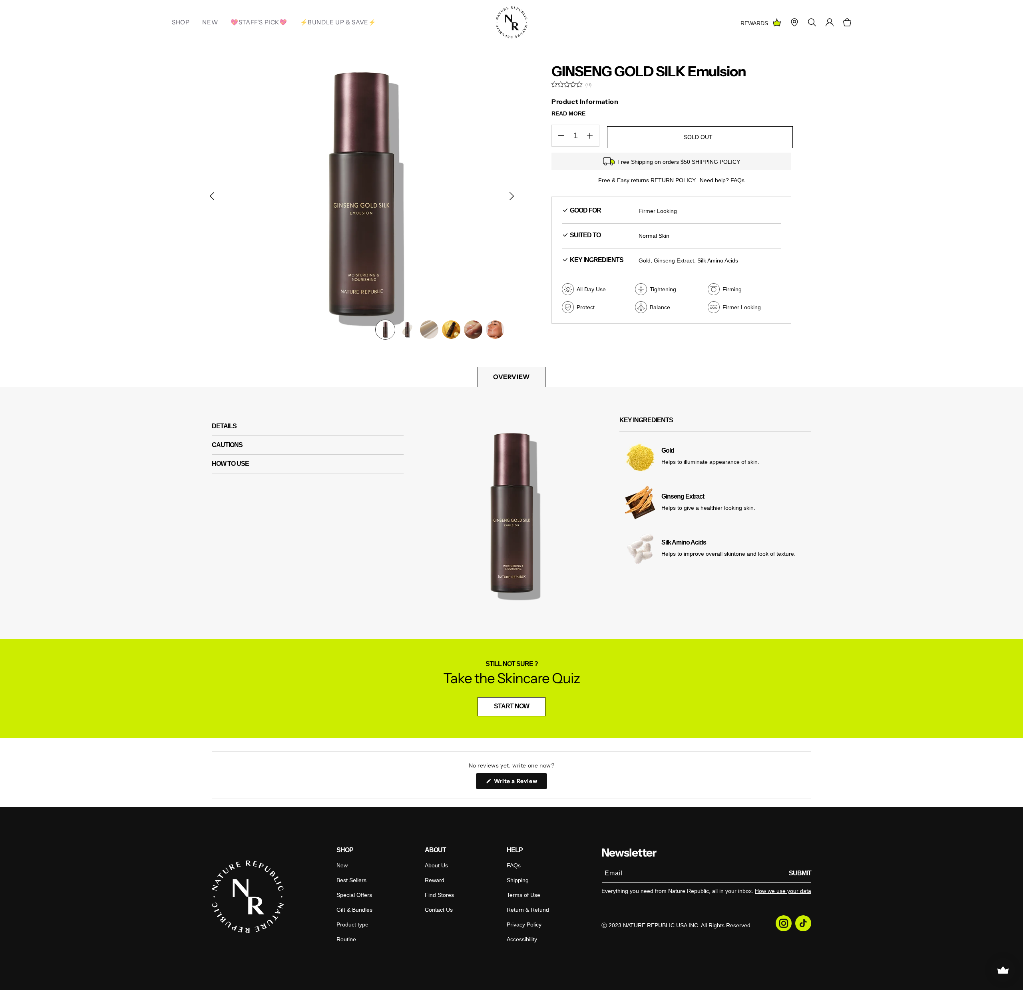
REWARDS (754, 23)
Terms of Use (523, 895)
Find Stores (439, 895)
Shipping (518, 880)
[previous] (212, 196)
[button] (847, 22)
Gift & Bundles (354, 910)
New (342, 865)
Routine (346, 939)
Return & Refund (528, 910)
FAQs (514, 865)
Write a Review (519, 783)
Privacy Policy (524, 924)
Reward (434, 880)
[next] (511, 196)
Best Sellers (351, 880)
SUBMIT (800, 873)
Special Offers (354, 895)
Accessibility (522, 939)
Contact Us (439, 910)
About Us (436, 865)
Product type (352, 924)
